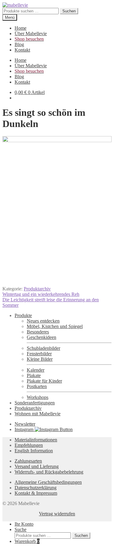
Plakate (34, 375)
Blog (19, 44)
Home (20, 28)
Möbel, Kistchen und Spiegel (55, 326)
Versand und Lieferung (37, 466)
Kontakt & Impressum (36, 493)
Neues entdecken (43, 320)
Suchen (69, 11)
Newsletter (25, 424)
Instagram (25, 429)
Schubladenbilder (43, 348)
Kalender (35, 370)
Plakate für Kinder (44, 380)
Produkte (23, 315)
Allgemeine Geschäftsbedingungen (48, 482)
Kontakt (22, 49)
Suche (20, 529)
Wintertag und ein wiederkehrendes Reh (40, 294)
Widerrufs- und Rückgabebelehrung (49, 471)
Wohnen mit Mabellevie (37, 413)
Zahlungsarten (28, 461)
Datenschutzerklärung (36, 487)
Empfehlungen (29, 445)
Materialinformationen (36, 439)
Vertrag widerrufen (57, 513)
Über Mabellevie (31, 33)
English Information (34, 450)
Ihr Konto (24, 524)
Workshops (37, 397)
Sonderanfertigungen (35, 402)
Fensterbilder (39, 353)
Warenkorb (27, 541)
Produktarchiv (37, 288)
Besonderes (38, 331)
